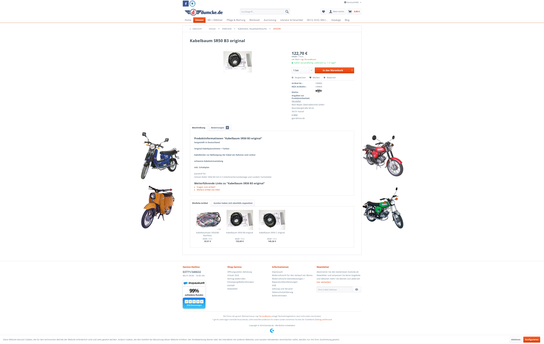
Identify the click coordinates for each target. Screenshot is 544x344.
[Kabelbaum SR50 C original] (272, 220)
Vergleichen (300, 77)
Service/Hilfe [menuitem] (352, 2)
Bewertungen (219, 127)
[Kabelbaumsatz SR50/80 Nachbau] (208, 220)
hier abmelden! (324, 282)
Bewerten (331, 77)
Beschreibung (198, 127)
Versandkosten (265, 316)
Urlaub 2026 (233, 275)
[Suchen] (287, 11)
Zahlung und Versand (282, 288)
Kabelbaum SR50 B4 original (239, 232)
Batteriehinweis (279, 295)
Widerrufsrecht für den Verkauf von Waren (292, 275)
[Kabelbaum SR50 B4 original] (240, 220)
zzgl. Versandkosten (308, 59)
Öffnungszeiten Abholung (239, 272)
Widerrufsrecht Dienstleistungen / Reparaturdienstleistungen (288, 280)
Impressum (277, 272)
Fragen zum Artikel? (205, 187)
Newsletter (232, 288)
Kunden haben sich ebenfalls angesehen (233, 203)
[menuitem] (265, 13)
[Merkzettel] (323, 11)
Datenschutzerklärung (282, 292)
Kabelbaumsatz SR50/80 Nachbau (207, 234)
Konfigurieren (531, 339)
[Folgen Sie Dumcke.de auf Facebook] (186, 4)
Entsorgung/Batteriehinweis (240, 282)
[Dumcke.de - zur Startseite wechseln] (203, 12)
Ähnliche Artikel (200, 203)
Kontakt (231, 285)
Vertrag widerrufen (236, 278)
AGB (274, 285)
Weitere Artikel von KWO (208, 189)
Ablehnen (515, 339)
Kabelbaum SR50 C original (272, 232)
